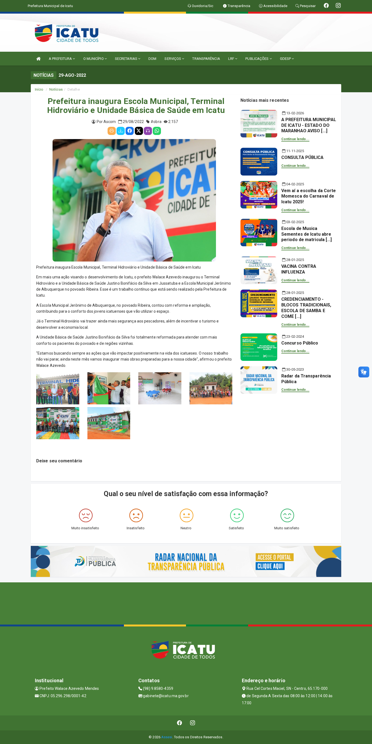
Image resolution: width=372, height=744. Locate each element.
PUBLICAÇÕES (257, 59)
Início (39, 89)
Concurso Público (299, 343)
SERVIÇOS (173, 59)
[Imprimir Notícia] (112, 131)
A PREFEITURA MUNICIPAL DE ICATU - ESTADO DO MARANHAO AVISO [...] (308, 125)
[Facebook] (130, 131)
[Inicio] (38, 59)
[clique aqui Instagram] (192, 723)
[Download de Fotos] (121, 131)
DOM (152, 59)
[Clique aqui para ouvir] (148, 131)
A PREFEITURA (61, 59)
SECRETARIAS (126, 59)
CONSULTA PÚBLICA (302, 157)
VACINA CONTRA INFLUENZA (298, 269)
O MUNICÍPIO (94, 59)
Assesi (166, 737)
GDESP (286, 59)
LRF (231, 59)
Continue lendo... (295, 139)
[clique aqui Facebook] (179, 723)
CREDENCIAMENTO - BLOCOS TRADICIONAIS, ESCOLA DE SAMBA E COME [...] (306, 308)
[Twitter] (139, 131)
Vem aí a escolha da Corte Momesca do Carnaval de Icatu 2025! (308, 196)
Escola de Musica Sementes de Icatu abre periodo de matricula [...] (306, 234)
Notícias (56, 89)
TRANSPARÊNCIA (206, 59)
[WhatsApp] (157, 131)
